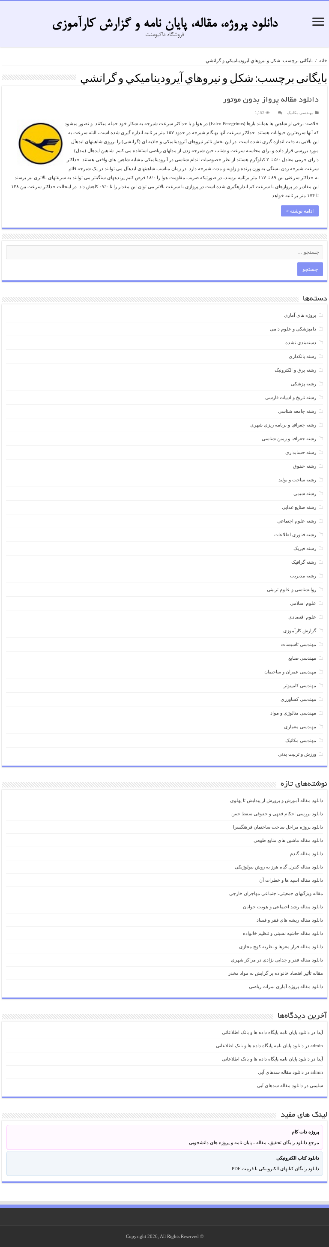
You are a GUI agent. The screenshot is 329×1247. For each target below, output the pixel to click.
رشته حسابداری (300, 452)
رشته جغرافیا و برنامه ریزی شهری (283, 424)
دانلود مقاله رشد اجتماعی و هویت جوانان (283, 906)
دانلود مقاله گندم (306, 853)
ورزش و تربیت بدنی (297, 754)
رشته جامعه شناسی (297, 411)
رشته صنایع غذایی (299, 507)
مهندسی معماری (300, 726)
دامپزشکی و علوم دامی (293, 328)
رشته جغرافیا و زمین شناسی (289, 438)
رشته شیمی (304, 493)
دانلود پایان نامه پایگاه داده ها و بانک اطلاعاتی (266, 1032)
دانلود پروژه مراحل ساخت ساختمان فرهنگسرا (278, 826)
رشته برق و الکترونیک (295, 370)
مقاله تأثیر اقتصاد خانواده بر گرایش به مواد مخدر (275, 973)
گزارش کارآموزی (299, 630)
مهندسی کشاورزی (298, 699)
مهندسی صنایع (302, 658)
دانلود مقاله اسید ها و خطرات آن (291, 880)
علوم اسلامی (303, 603)
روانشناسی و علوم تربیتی (291, 589)
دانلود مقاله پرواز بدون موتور (271, 100)
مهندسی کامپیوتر (300, 685)
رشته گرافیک (303, 562)
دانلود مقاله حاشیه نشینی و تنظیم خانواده (283, 933)
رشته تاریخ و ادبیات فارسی (290, 397)
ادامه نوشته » (300, 211)
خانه (323, 60)
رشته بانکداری (302, 356)
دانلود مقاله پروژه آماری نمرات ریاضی (286, 986)
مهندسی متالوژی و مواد (293, 712)
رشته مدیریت (303, 575)
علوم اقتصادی (302, 616)
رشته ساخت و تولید (297, 479)
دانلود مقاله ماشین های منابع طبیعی (288, 840)
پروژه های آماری (300, 315)
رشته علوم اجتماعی (296, 520)
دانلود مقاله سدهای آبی (281, 1072)
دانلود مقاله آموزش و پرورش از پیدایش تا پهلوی (276, 800)
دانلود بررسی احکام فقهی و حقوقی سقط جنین (277, 813)
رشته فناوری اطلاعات (295, 534)
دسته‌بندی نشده (300, 342)
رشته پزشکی (303, 383)
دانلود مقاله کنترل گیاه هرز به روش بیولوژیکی (279, 866)
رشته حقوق (304, 466)
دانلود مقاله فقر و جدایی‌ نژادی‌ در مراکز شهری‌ (277, 959)
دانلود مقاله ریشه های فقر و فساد (290, 919)
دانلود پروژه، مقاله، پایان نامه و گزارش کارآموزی (165, 24)
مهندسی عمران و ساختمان (290, 671)
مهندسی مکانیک (300, 113)
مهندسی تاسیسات (298, 644)
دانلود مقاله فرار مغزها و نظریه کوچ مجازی (281, 946)
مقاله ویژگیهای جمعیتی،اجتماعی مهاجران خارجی (276, 893)
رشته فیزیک (304, 548)
